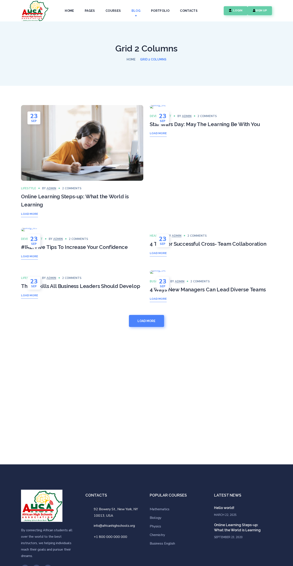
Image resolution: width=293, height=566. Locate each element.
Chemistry (157, 535)
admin (51, 188)
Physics (155, 526)
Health (155, 236)
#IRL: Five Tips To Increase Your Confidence (74, 247)
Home (131, 59)
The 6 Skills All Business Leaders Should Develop (80, 286)
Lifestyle (28, 188)
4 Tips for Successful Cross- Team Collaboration (208, 244)
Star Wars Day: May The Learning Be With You (205, 124)
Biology (155, 517)
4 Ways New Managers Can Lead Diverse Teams (208, 289)
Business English (162, 543)
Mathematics (159, 509)
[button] (215, 10)
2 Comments (72, 188)
